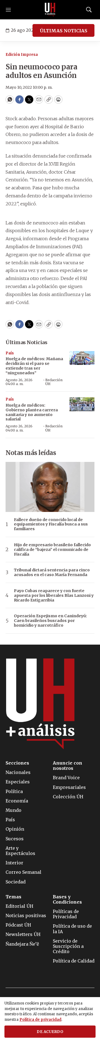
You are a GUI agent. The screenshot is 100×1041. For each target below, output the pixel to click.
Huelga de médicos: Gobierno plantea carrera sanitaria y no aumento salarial (32, 412)
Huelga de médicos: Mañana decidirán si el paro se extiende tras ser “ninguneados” (34, 365)
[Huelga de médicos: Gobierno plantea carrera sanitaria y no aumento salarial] (81, 404)
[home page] (50, 10)
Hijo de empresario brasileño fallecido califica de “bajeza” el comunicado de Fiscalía (52, 549)
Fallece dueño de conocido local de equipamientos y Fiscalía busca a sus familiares (51, 524)
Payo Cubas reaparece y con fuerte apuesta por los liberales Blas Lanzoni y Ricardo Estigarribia (54, 595)
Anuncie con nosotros (67, 765)
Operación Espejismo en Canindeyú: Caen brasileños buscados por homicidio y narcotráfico (50, 620)
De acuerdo (50, 1031)
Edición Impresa (22, 54)
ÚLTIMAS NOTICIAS (63, 30)
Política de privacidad (40, 1019)
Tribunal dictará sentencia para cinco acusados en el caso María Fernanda (52, 572)
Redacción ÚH (53, 382)
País (10, 353)
